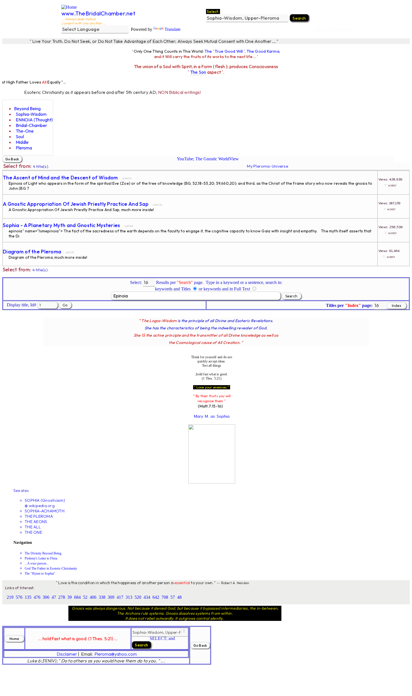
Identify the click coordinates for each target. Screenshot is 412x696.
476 (37, 597)
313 (129, 597)
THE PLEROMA (39, 516)
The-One (25, 131)
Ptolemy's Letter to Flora (41, 558)
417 (120, 597)
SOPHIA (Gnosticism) (45, 500)
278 (61, 597)
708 (164, 597)
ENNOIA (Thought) (34, 119)
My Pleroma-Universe (267, 166)
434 (146, 597)
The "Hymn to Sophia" (40, 573)
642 (155, 597)
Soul (20, 136)
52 (85, 597)
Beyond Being (27, 108)
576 (19, 597)
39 (69, 597)
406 (93, 597)
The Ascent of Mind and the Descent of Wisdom (60, 177)
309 (111, 597)
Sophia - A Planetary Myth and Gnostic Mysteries (61, 225)
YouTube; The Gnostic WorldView (208, 158)
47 (54, 597)
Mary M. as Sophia (212, 416)
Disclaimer (67, 654)
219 (10, 597)
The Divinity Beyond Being (43, 553)
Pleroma (24, 148)
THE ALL (33, 526)
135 (28, 597)
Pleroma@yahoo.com (115, 654)
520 (138, 597)
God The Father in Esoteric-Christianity (51, 568)
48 (179, 597)
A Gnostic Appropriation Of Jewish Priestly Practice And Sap (76, 204)
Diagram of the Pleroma (32, 251)
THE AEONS (36, 521)
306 (46, 597)
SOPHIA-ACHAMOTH (44, 511)
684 (77, 597)
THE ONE (33, 532)
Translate (172, 29)
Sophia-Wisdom (31, 114)
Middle (22, 142)
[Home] (69, 7)
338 (102, 597)
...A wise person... (37, 563)
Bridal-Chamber (31, 125)
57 (172, 597)
